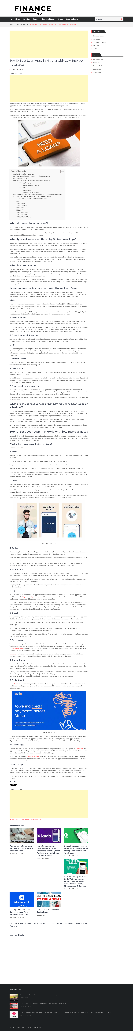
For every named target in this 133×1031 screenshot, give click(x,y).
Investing (26, 19)
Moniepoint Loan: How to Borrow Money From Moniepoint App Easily (21, 912)
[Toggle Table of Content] (61, 171)
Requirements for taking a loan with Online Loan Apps (32, 180)
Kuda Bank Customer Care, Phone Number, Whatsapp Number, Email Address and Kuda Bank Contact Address (48, 850)
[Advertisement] (49, 44)
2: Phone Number (27, 184)
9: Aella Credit (23, 214)
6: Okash (21, 209)
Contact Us (97, 69)
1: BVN (24, 182)
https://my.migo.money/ (30, 597)
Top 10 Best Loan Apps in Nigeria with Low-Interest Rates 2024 (43, 1004)
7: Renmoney (22, 211)
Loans (60, 19)
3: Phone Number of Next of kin (31, 185)
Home (17, 19)
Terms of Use (98, 60)
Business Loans (72, 19)
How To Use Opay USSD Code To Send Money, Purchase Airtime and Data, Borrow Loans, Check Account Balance (75, 881)
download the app (16, 648)
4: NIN (24, 187)
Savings (36, 19)
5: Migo (21, 207)
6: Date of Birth (27, 190)
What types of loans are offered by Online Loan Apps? (32, 176)
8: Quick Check (23, 212)
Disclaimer (97, 72)
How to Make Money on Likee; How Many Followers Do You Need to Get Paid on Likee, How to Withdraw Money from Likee (65, 1012)
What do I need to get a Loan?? (24, 174)
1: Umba (21, 200)
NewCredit (79, 749)
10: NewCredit (24, 216)
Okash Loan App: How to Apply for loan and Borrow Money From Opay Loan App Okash (76, 849)
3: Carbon (22, 203)
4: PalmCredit (23, 205)
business (15, 819)
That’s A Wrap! (27, 218)
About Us (96, 63)
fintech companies (26, 819)
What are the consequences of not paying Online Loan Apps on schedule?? (39, 194)
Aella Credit (14, 684)
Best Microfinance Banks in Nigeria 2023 (69, 924)
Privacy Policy (98, 66)
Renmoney (13, 654)
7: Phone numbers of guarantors (31, 192)
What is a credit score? (22, 178)
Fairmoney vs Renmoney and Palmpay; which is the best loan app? (21, 848)
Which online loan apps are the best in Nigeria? (35, 198)
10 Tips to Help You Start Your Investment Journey (38, 995)
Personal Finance (48, 19)
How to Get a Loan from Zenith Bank (48, 911)
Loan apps (37, 819)
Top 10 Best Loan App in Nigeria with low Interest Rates (31, 196)
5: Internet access (27, 189)
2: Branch (22, 202)
